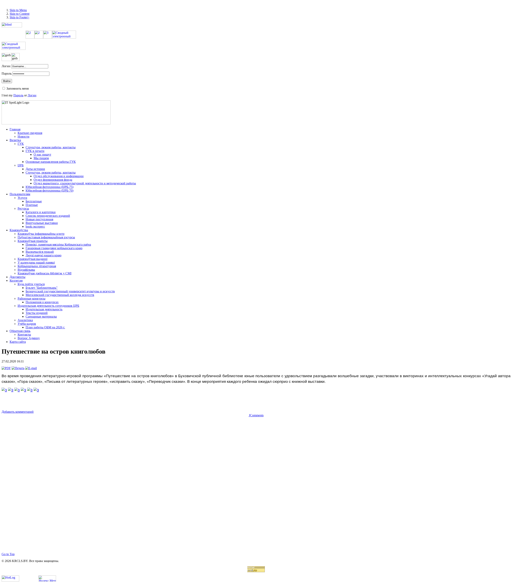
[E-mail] (31, 368)
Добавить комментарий (18, 411)
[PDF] (6, 368)
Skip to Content (19, 13)
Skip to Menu (18, 10)
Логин (6, 66)
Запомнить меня (17, 88)
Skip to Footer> (19, 17)
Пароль (7, 73)
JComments (256, 415)
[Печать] (18, 368)
